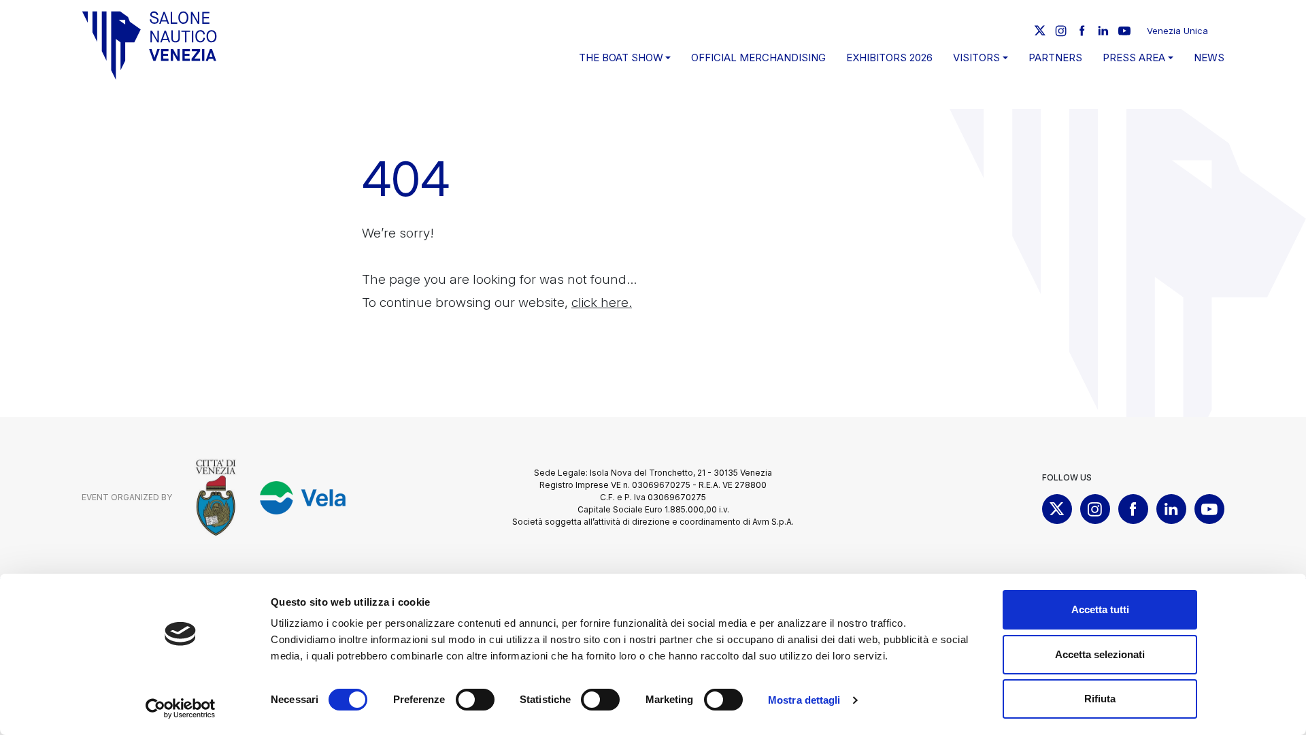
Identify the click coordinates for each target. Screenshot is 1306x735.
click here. (601, 302)
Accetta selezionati (1100, 654)
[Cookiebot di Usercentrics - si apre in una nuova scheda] (180, 708)
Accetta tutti (1100, 609)
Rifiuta (1100, 698)
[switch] (475, 699)
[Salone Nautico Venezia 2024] (150, 45)
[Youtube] (1124, 30)
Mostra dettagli (804, 700)
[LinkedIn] (1103, 30)
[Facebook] (1082, 30)
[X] (1040, 30)
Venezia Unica (1177, 30)
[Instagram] (1061, 30)
